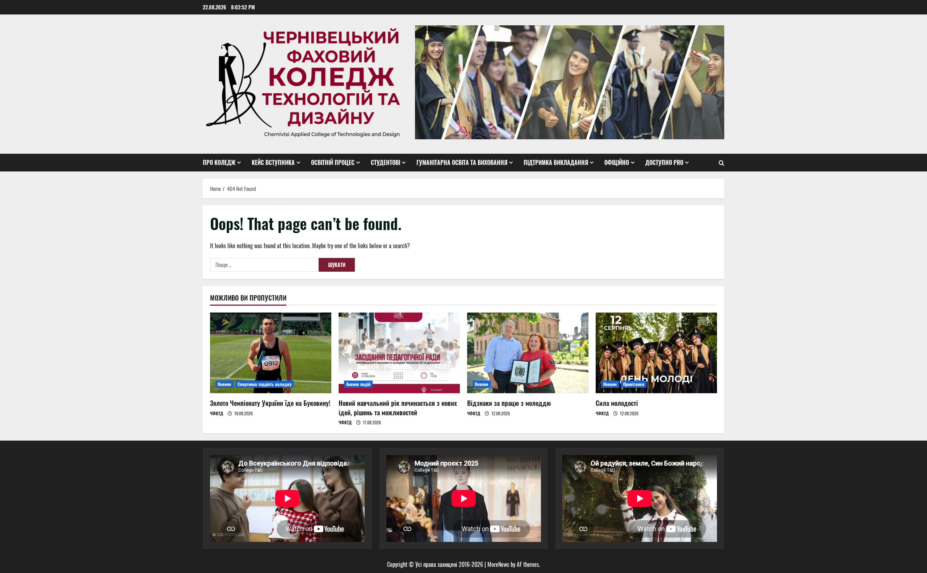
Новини (224, 384)
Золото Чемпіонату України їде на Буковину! (270, 403)
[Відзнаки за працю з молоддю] (527, 353)
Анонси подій (358, 384)
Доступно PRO (664, 162)
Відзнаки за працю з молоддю (509, 403)
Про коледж (219, 162)
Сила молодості (617, 403)
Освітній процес (333, 162)
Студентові (385, 162)
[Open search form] (721, 163)
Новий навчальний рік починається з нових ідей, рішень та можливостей (398, 407)
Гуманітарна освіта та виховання (461, 162)
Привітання (633, 384)
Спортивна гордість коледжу (265, 384)
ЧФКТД (216, 413)
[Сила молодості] (656, 353)
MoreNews (498, 564)
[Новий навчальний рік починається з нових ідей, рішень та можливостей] (399, 353)
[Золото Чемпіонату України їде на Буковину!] (270, 353)
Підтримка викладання (556, 162)
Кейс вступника (273, 162)
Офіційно (616, 162)
